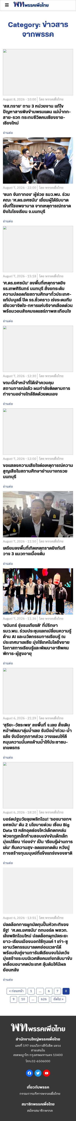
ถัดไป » (58, 999)
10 (23, 999)
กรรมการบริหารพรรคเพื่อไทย (39, 1093)
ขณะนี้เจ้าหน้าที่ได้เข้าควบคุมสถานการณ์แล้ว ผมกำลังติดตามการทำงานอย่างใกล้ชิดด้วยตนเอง (36, 388)
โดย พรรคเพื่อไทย (51, 99)
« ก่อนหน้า (16, 991)
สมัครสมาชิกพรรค (40, 1110)
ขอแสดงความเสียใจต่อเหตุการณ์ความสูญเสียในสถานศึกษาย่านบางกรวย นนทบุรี (38, 471)
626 (44, 999)
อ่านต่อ (8, 133)
